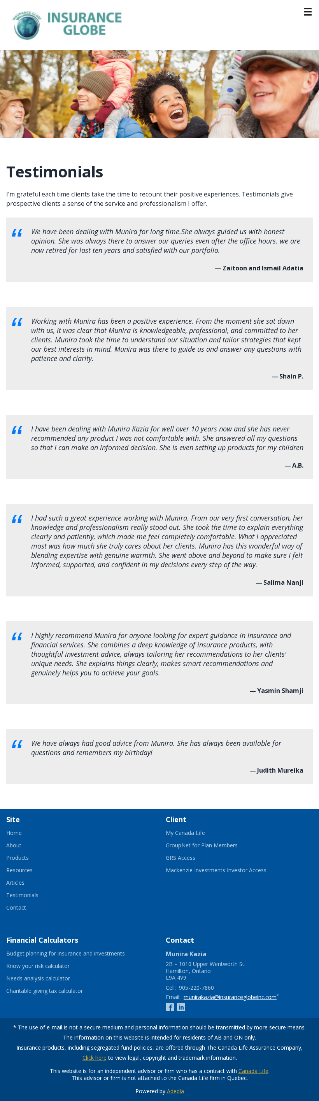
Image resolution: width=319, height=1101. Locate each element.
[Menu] (307, 11)
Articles (15, 883)
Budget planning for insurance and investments (75, 953)
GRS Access (190, 858)
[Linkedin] (181, 1007)
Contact (16, 908)
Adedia (175, 1091)
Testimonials (22, 895)
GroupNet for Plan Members (211, 845)
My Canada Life (195, 833)
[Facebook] (170, 1007)
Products (17, 858)
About (13, 845)
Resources (19, 870)
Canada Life (253, 1071)
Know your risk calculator (47, 966)
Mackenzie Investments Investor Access (226, 870)
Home (14, 833)
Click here (94, 1057)
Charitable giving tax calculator (54, 991)
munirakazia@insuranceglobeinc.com (230, 997)
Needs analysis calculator (47, 978)
